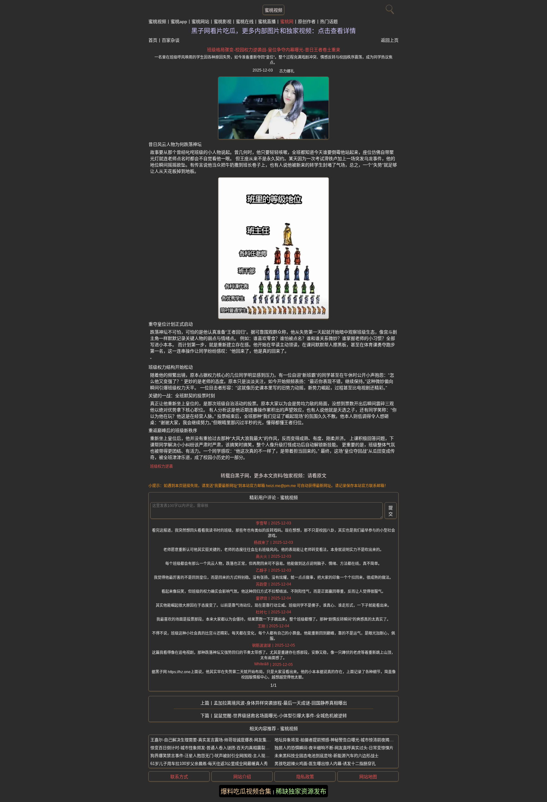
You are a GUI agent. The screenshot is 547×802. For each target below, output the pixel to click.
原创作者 (307, 21)
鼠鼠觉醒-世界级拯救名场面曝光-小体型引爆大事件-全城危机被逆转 (280, 715)
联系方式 (179, 776)
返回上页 (390, 40)
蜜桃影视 (222, 21)
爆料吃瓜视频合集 (246, 791)
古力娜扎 (286, 71)
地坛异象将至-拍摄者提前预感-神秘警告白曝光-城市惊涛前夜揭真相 (336, 739)
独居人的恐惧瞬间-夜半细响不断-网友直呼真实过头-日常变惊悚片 (333, 747)
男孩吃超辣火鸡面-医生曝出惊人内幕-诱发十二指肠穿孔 (325, 763)
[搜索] (389, 8)
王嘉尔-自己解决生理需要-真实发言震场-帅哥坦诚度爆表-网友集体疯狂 (214, 739)
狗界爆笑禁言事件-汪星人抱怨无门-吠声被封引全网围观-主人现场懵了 (214, 755)
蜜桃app (179, 21)
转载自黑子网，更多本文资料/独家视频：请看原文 (273, 475)
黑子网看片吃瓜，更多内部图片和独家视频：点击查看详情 (273, 31)
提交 (390, 511)
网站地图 (368, 776)
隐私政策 (305, 776)
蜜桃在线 (245, 21)
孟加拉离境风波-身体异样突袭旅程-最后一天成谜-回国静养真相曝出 (280, 702)
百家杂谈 (170, 40)
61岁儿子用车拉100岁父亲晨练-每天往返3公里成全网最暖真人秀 (209, 763)
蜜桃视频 (273, 10)
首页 (152, 40)
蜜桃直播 (267, 21)
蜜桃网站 (200, 21)
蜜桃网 (286, 21)
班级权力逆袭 (161, 466)
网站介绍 (242, 776)
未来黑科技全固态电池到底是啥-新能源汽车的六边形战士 (326, 755)
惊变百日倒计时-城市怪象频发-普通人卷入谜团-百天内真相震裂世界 (212, 747)
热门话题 (329, 21)
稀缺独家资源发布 (301, 791)
